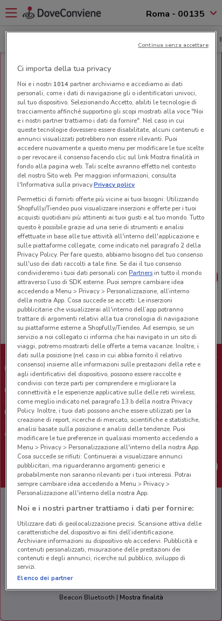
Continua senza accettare (173, 45)
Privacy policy (114, 184)
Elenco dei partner (45, 578)
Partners (140, 273)
